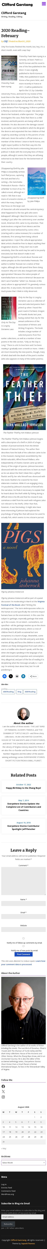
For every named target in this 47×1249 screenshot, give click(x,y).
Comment (23, 865)
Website (23, 925)
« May (3, 1148)
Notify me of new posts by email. (24, 950)
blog (19, 692)
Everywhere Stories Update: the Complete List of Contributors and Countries (23, 806)
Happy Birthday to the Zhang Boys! (23, 788)
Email (23, 912)
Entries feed (6, 1187)
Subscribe (8, 1224)
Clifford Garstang (13, 13)
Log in (4, 1184)
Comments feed (8, 1191)
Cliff (6, 41)
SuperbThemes (28, 1243)
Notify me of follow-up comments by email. (24, 943)
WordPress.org (7, 1194)
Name (23, 899)
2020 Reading (8, 692)
